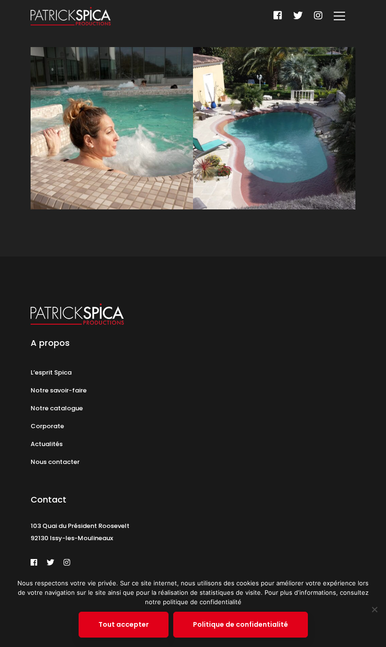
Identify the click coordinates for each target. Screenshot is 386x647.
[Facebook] (278, 15)
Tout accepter (123, 624)
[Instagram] (318, 15)
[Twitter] (298, 15)
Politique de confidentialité (240, 624)
